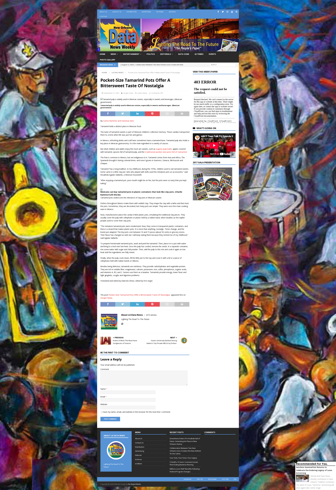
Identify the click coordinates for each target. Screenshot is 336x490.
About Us (103, 12)
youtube (225, 479)
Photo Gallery (107, 59)
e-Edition (103, 16)
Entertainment (131, 54)
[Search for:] (222, 64)
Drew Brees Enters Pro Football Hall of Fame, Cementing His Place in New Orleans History (185, 441)
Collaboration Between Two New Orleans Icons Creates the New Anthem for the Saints (185, 451)
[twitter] (222, 11)
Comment (104, 369)
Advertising (146, 12)
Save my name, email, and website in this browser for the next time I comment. (137, 412)
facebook (187, 479)
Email (103, 396)
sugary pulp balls (164, 149)
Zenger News (106, 298)
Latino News (142, 93)
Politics (151, 54)
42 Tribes (199, 54)
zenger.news (128, 93)
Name (103, 389)
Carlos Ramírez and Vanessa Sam (118, 121)
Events (212, 54)
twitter (200, 479)
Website (103, 404)
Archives (172, 12)
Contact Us (116, 12)
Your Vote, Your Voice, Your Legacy (183, 458)
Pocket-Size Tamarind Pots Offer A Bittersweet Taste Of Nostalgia (139, 295)
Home (102, 54)
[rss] (236, 11)
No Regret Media (134, 484)
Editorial (160, 12)
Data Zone (183, 54)
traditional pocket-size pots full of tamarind (166, 152)
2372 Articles (151, 315)
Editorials (165, 54)
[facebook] (218, 11)
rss (235, 479)
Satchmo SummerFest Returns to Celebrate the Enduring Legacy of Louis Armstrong (314, 470)
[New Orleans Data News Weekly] (168, 50)
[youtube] (232, 11)
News (113, 54)
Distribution (131, 12)
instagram (212, 479)
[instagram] (227, 11)
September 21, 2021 (111, 93)
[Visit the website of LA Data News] (122, 324)
